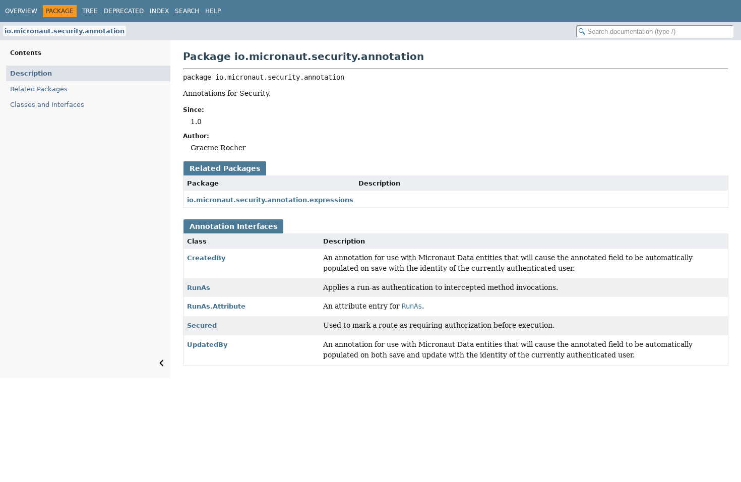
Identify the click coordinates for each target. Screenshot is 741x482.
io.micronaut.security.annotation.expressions (270, 200)
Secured (202, 325)
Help (213, 11)
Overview (21, 11)
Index (159, 11)
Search (187, 11)
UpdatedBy (207, 344)
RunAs (198, 287)
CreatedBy (206, 258)
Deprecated (124, 11)
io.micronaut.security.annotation (65, 31)
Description (31, 73)
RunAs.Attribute (216, 306)
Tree (90, 11)
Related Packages (39, 89)
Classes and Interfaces (47, 104)
